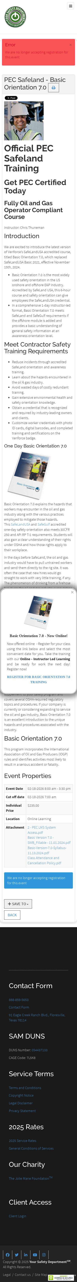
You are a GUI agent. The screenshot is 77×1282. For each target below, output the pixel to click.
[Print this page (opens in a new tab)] (53, 87)
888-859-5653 (19, 999)
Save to (19, 903)
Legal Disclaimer (21, 1103)
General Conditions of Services (31, 1148)
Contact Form (19, 1007)
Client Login (17, 1216)
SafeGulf (44, 524)
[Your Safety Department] (15, 17)
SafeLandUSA (20, 524)
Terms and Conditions (25, 1087)
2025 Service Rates (22, 1140)
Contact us (23, 1274)
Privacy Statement (22, 1110)
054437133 (40, 1050)
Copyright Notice (21, 1095)
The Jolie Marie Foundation (31, 1178)
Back (12, 914)
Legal (7, 1274)
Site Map (41, 1274)
